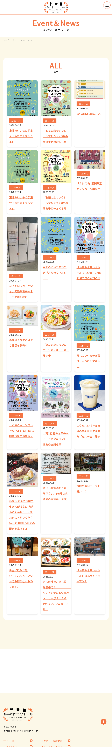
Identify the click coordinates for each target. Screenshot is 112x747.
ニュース (16, 120)
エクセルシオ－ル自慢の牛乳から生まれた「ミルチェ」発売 (88, 431)
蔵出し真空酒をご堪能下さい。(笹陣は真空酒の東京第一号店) (55, 493)
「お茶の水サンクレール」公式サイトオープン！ (88, 575)
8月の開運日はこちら (89, 114)
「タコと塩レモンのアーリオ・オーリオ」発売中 (56, 350)
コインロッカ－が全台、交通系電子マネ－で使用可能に (21, 291)
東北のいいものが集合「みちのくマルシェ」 (21, 136)
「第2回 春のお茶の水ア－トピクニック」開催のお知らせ (56, 438)
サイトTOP (9, 741)
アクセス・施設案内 (51, 741)
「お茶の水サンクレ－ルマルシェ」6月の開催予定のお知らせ (21, 430)
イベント (49, 423)
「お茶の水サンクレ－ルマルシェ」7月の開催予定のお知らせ (89, 272)
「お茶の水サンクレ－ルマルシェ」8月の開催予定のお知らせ (55, 202)
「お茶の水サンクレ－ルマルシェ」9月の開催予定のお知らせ (55, 136)
